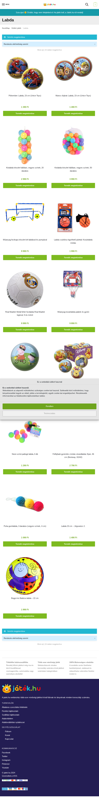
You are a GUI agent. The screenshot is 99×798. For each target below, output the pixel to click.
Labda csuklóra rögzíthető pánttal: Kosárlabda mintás (73, 241)
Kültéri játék (16, 28)
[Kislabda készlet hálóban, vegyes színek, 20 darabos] (25, 146)
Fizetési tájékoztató (10, 711)
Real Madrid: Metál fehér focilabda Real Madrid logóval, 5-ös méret (25, 313)
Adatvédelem (7, 718)
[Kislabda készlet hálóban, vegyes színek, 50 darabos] (73, 141)
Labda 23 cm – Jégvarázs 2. (73, 526)
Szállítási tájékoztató (10, 715)
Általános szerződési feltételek (14, 707)
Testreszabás (49, 413)
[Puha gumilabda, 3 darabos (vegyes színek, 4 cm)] (25, 504)
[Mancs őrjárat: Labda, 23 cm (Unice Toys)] (73, 69)
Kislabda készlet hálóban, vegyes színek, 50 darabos (73, 169)
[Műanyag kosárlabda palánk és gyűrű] (73, 285)
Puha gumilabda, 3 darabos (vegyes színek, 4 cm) (25, 526)
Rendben (49, 406)
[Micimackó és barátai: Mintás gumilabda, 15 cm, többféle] (73, 361)
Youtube (5, 768)
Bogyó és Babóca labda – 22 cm (25, 598)
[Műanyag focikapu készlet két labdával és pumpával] (25, 213)
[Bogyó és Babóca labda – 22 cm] (25, 576)
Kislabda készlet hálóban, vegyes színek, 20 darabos (25, 169)
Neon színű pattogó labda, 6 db (25, 454)
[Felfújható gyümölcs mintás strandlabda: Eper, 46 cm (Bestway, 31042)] (73, 432)
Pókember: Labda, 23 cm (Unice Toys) (25, 95)
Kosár (7, 735)
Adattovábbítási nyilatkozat (13, 722)
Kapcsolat (9, 739)
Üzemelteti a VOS (9, 776)
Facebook (6, 752)
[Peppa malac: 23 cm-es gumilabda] (25, 357)
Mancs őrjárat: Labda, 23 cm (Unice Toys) (73, 95)
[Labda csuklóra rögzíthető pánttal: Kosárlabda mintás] (73, 218)
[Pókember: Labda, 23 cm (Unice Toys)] (25, 74)
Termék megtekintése (25, 113)
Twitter (4, 756)
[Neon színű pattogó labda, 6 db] (25, 432)
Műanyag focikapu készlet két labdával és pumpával (25, 240)
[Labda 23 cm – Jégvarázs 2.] (73, 500)
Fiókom (8, 731)
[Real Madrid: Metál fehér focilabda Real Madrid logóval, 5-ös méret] (25, 290)
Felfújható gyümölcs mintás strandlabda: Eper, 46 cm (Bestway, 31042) (73, 455)
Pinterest (5, 764)
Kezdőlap (6, 28)
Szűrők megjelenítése (16, 37)
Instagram (6, 760)
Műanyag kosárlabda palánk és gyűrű (73, 312)
